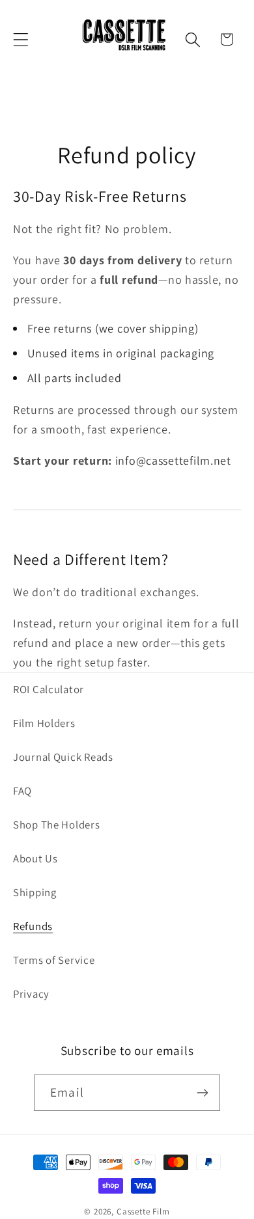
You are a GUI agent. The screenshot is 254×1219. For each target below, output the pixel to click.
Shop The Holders (56, 824)
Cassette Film (143, 1211)
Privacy (31, 994)
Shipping (35, 892)
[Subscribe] (202, 1093)
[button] (21, 39)
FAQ (22, 791)
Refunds (33, 926)
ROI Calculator (48, 689)
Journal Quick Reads (63, 757)
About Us (35, 858)
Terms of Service (54, 960)
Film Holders (44, 723)
